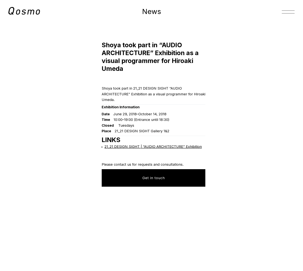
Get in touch (153, 178)
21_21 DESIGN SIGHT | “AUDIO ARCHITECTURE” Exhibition (153, 147)
